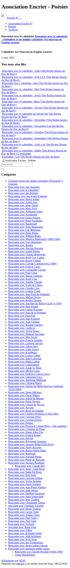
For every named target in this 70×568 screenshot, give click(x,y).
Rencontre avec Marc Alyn (22, 208)
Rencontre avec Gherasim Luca (25, 377)
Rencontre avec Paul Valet (22, 521)
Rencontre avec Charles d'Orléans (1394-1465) (33, 413)
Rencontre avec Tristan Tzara (24, 515)
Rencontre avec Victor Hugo (23, 331)
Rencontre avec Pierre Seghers (24, 484)
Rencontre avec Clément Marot (25, 383)
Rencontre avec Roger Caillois (24, 260)
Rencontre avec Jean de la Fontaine (27, 312)
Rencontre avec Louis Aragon (24, 217)
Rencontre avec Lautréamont (23, 364)
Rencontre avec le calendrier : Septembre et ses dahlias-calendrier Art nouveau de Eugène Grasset (34, 39)
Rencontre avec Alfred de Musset (26, 398)
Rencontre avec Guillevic (21, 328)
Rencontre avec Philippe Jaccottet (26, 334)
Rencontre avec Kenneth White (25, 533)
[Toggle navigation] (20, 18)
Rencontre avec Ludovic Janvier (25, 343)
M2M (22, 560)
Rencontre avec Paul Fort (21, 315)
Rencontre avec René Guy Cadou (26, 257)
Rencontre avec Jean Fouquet (24, 318)
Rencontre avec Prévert (20, 438)
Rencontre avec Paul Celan (22, 272)
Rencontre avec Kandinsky (22, 352)
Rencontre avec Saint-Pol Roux (25, 472)
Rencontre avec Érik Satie (22, 475)
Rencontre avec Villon (20, 530)
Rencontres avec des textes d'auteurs (27, 196)
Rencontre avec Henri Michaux (25, 392)
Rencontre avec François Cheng (25, 285)
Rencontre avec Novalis (21, 407)
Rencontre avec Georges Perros (25, 420)
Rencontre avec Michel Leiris (24, 370)
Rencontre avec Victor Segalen (24, 481)
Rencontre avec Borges (20, 245)
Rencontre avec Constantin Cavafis (27, 269)
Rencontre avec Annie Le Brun (25, 367)
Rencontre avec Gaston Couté (24, 291)
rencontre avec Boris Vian (22, 527)
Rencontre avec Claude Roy (30, 465)
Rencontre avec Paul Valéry (23, 518)
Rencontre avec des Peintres (23, 193)
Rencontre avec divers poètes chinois (28, 545)
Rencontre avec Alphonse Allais (25, 211)
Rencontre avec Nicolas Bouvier (25, 248)
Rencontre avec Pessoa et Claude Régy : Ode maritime (37, 426)
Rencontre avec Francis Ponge (24, 435)
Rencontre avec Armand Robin (24, 456)
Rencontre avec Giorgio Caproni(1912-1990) (32, 263)
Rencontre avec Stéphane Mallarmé (27, 380)
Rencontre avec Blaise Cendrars (25, 275)
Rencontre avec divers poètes (23, 199)
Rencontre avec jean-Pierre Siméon (27, 487)
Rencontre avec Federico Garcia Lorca (29, 374)
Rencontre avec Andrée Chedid (25, 282)
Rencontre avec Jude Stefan (23, 490)
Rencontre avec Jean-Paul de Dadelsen (29, 294)
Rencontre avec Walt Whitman (24, 536)
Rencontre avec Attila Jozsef (23, 349)
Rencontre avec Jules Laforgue (24, 358)
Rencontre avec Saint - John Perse (26, 469)
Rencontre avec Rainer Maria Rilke (27, 450)
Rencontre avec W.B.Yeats (22, 539)
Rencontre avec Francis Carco (24, 266)
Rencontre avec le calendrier (23, 190)
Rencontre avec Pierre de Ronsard (26, 459)
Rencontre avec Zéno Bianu (23, 233)
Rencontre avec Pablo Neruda (24, 401)
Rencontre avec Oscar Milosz (24, 395)
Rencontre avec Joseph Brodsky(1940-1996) (39, 551)
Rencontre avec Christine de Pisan (26, 429)
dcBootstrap (7, 560)
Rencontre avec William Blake (24, 236)
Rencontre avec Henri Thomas (24, 508)
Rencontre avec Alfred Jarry (23, 346)
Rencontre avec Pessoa (20, 423)
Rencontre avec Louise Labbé (24, 355)
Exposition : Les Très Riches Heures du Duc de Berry (31, 156)
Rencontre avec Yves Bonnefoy (25, 242)
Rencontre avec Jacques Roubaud (26, 462)
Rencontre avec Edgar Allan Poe (25, 432)
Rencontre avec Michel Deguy (24, 297)
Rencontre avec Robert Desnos (24, 300)
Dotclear (20, 563)
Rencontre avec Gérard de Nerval (26, 404)
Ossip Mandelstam (25, 554)
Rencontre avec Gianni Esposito (25, 309)
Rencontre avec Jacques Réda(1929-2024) (31, 444)
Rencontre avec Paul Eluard (23, 306)
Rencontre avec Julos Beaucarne (25, 226)
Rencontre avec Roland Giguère (25, 325)
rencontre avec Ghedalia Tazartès (26, 505)
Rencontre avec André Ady (22, 202)
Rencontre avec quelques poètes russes (29, 548)
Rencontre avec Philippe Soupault (26, 493)
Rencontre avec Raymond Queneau (27, 441)
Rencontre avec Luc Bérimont (24, 229)
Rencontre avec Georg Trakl (23, 511)
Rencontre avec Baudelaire (22, 223)
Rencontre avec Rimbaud (21, 453)
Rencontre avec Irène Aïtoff (23, 205)
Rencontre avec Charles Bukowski (26, 254)
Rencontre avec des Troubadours (25, 542)
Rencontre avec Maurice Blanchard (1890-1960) (34, 239)
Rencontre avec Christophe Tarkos (26, 502)
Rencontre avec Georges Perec (24, 416)
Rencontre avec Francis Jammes (25, 340)
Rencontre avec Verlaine (21, 524)
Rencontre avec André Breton (24, 251)
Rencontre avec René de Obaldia (25, 410)
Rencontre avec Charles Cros (23, 288)
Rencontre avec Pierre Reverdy (25, 447)
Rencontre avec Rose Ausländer (25, 220)
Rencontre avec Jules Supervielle (25, 496)
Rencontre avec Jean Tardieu (23, 499)
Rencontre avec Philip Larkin (24, 361)
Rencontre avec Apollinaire (22, 214)
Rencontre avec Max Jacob (22, 337)
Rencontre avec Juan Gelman (24, 321)
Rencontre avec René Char (22, 279)
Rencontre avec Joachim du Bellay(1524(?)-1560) (35, 303)
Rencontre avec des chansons (24, 187)
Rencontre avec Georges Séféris (25, 478)
